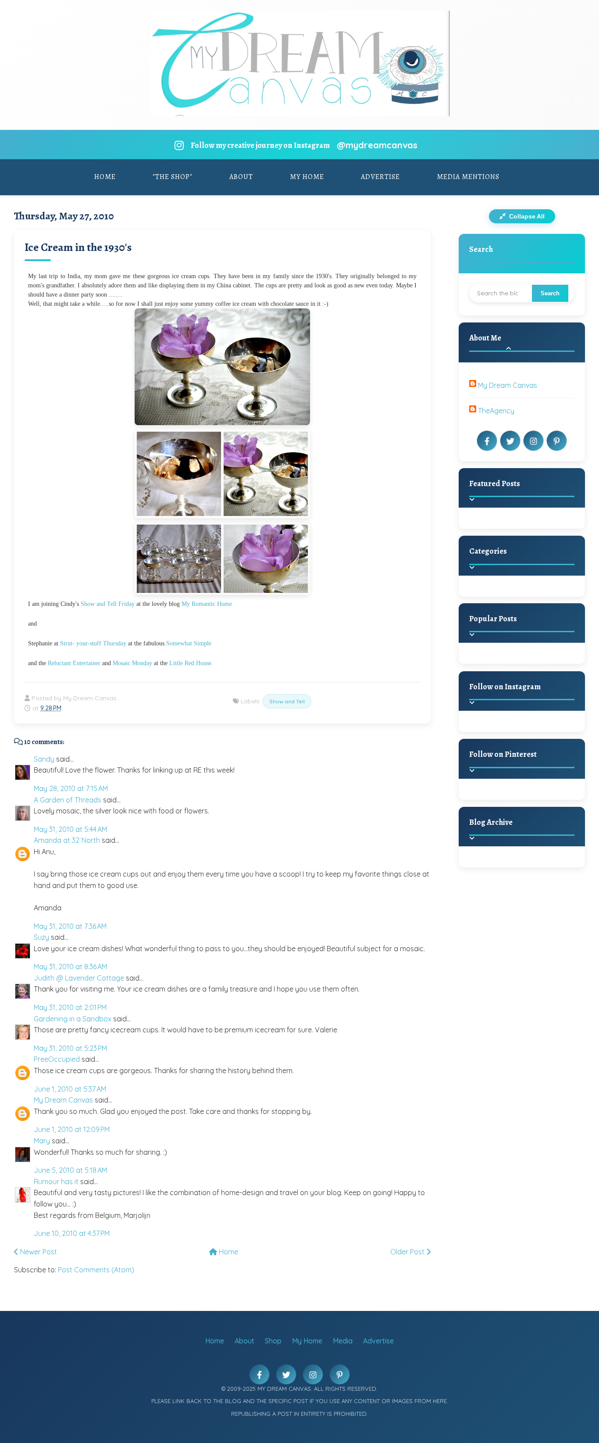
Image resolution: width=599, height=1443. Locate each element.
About (241, 177)
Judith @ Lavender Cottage (79, 978)
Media (343, 1340)
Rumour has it (56, 1181)
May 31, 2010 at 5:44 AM (70, 829)
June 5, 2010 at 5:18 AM (70, 1170)
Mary (42, 1140)
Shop (273, 1340)
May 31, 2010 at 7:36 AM (70, 926)
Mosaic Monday (132, 663)
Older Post (408, 1251)
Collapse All (526, 216)
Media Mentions (468, 177)
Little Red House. (191, 663)
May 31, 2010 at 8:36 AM (70, 966)
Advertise (380, 177)
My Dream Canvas (63, 1100)
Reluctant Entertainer (74, 663)
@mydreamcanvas (377, 145)
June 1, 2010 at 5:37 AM (70, 1089)
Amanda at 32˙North (67, 840)
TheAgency (496, 410)
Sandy (44, 759)
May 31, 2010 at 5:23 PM (70, 1048)
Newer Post (37, 1251)
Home (105, 177)
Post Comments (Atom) (96, 1269)
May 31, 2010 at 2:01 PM (70, 1007)
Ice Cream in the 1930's (78, 247)
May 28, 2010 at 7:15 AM (71, 788)
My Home (307, 177)
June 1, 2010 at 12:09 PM (72, 1129)
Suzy (41, 937)
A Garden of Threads (67, 799)
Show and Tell (287, 701)
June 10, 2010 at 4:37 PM (72, 1233)
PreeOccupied (57, 1059)
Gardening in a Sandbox (72, 1018)
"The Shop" (173, 177)
